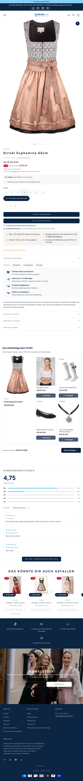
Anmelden (59, 684)
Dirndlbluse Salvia (43, 387)
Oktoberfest (16, 265)
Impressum (31, 724)
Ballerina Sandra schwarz (45, 430)
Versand (6, 717)
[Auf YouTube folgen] (16, 760)
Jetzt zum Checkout (41, 221)
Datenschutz (31, 721)
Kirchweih (39, 265)
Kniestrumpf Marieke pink (68, 387)
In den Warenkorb (41, 214)
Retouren (6, 721)
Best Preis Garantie (55, 236)
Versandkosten (15, 171)
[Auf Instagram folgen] (10, 760)
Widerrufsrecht (32, 717)
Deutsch (40, 766)
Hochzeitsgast (28, 265)
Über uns (6, 724)
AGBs (29, 713)
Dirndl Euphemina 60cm (13, 402)
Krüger (6, 149)
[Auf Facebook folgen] (4, 760)
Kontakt (6, 713)
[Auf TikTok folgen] (21, 760)
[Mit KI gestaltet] (51, 592)
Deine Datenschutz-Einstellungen (38, 728)
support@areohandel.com (64, 716)
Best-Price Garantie (10, 728)
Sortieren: (6, 508)
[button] (16, 157)
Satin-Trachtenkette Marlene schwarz (66, 431)
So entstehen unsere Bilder (12, 731)
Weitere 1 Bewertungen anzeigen (41, 559)
